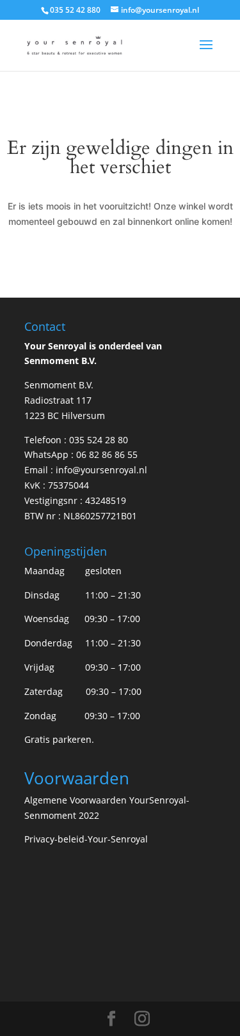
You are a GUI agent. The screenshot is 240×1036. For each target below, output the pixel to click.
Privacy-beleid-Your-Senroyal (86, 839)
